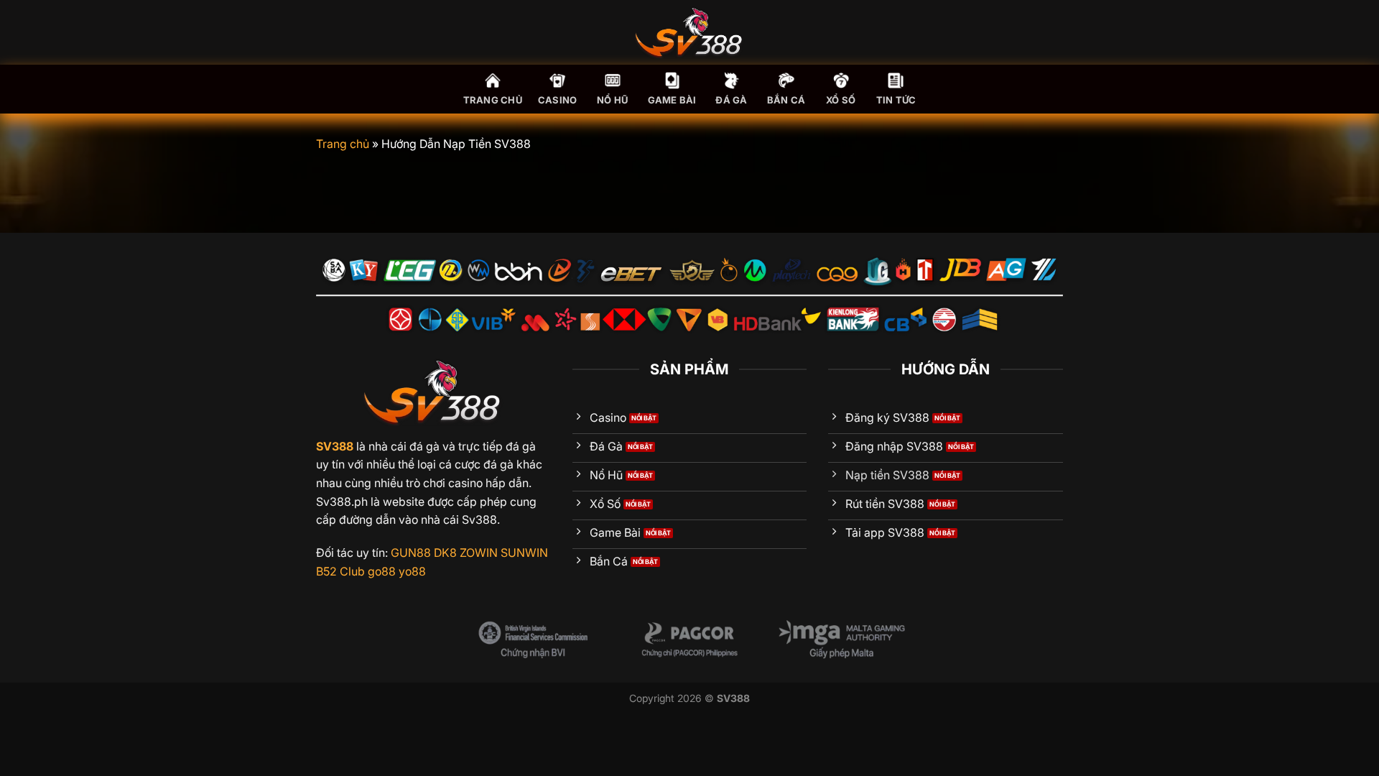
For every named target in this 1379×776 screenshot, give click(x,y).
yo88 (412, 571)
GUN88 (411, 552)
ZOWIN (479, 552)
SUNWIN (524, 552)
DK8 (445, 552)
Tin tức (896, 100)
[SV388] (689, 32)
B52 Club (340, 571)
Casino (557, 100)
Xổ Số (840, 100)
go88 (382, 571)
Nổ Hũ (612, 100)
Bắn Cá (786, 100)
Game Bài (672, 100)
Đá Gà (731, 100)
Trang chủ (492, 100)
